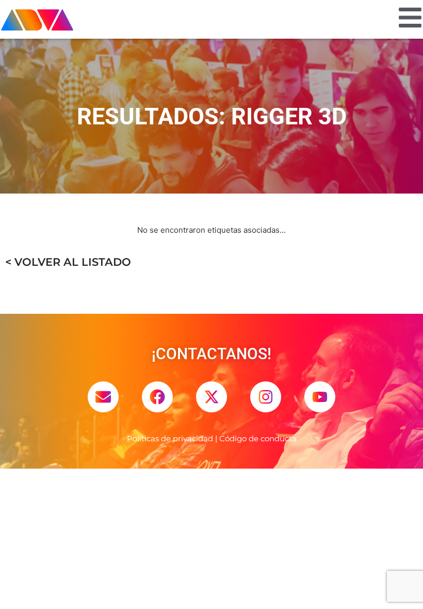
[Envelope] (103, 396)
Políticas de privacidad (170, 438)
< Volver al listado (68, 261)
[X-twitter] (211, 396)
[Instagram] (265, 396)
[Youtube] (319, 396)
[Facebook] (157, 396)
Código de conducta (258, 438)
